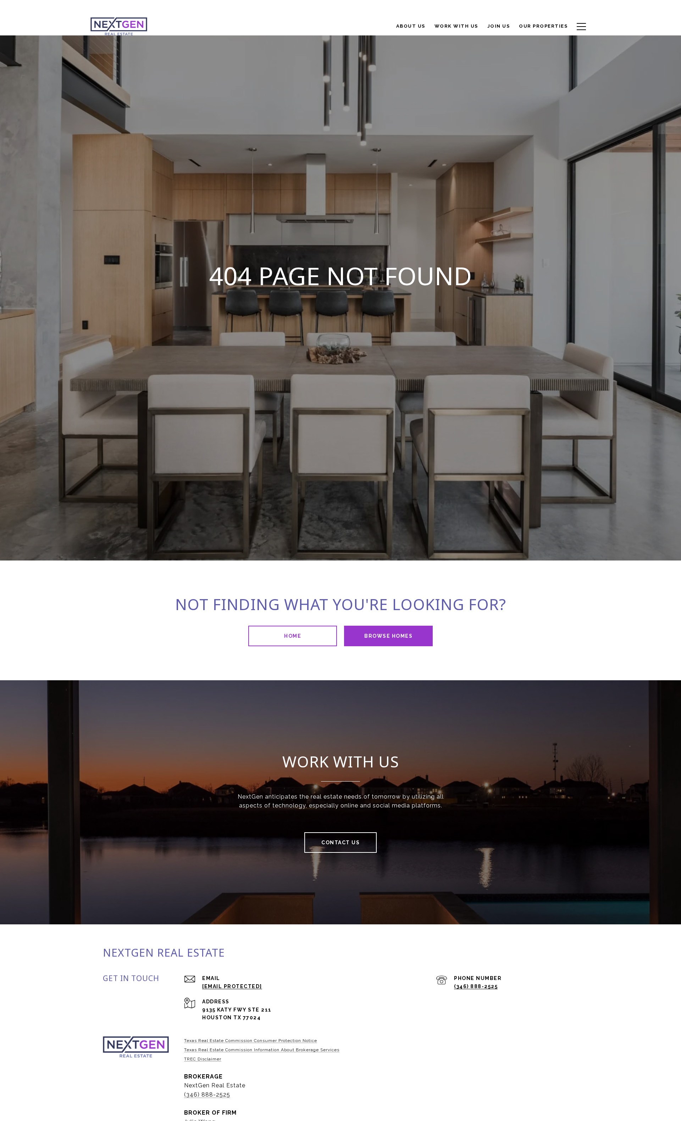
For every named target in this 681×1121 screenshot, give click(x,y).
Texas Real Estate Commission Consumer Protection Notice (250, 1040)
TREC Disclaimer (202, 1059)
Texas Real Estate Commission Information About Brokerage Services (261, 1049)
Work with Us (456, 26)
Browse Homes (388, 636)
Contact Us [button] (340, 842)
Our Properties (543, 26)
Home (292, 636)
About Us (410, 26)
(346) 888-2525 (476, 986)
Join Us (498, 26)
